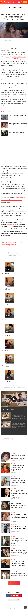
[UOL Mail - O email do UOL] (19, 2)
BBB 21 (21, 220)
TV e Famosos (14, 8)
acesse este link (11, 224)
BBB (7, 56)
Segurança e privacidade (14, 608)
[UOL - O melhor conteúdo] (2, 2)
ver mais (13, 583)
